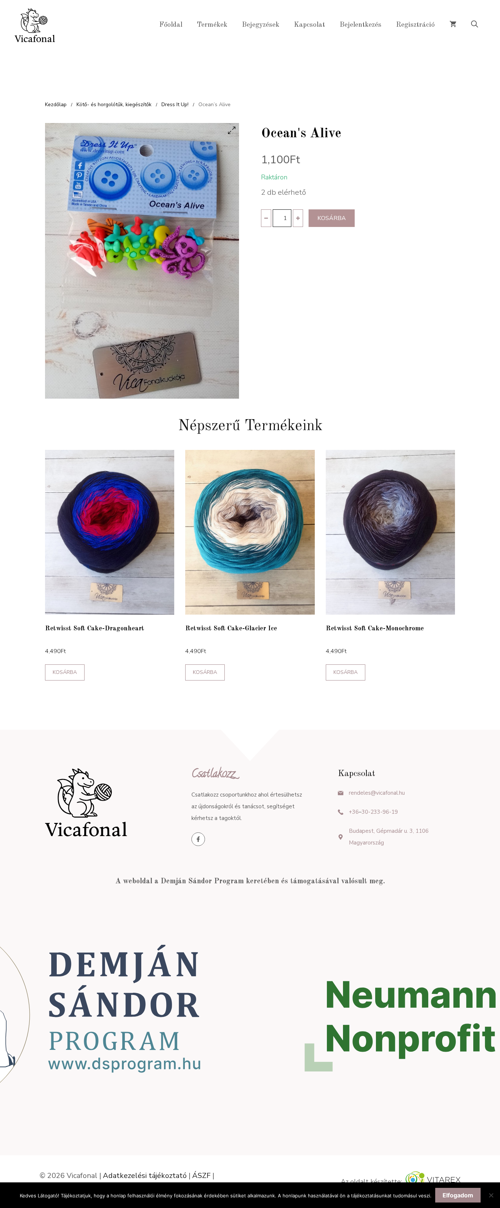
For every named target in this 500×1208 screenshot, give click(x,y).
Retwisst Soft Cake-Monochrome (375, 628)
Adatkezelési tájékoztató (145, 1176)
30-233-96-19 (380, 812)
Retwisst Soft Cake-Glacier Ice (231, 628)
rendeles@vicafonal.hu (377, 793)
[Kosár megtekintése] (453, 25)
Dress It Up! (175, 104)
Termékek (212, 25)
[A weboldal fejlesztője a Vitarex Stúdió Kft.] (433, 1181)
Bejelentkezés (360, 25)
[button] (474, 25)
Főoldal (170, 25)
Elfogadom (458, 1195)
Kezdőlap (56, 104)
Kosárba (331, 218)
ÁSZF (201, 1176)
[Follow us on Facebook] (198, 839)
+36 (354, 812)
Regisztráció (415, 25)
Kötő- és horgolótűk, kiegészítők (114, 104)
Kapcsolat (309, 25)
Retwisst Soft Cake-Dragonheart (94, 628)
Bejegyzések (260, 25)
